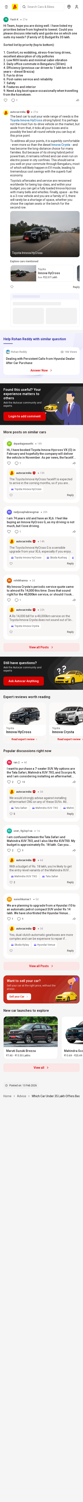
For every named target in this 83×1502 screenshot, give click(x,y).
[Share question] (77, 100)
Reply (76, 287)
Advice (21, 1096)
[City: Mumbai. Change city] (69, 7)
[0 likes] (5, 100)
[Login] (77, 7)
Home (7, 1096)
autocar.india (18, 112)
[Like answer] (12, 287)
